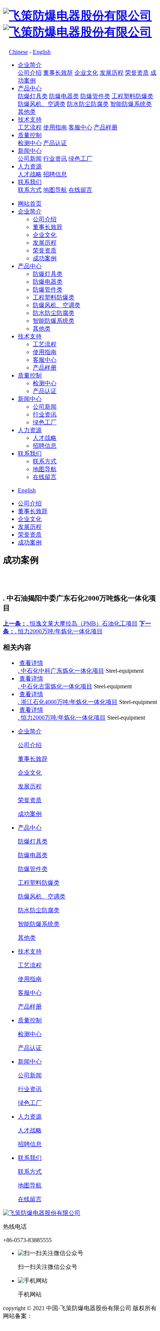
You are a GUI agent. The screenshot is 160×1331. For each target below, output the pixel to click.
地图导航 (55, 190)
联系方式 (30, 190)
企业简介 (30, 65)
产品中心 (30, 88)
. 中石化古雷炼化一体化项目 (55, 686)
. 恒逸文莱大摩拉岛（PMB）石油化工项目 (70, 623)
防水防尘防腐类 (88, 104)
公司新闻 (30, 158)
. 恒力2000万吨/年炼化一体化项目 (62, 717)
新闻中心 (30, 151)
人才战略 (30, 174)
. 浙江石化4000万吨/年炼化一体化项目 (68, 702)
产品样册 (106, 127)
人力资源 (30, 166)
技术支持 (30, 119)
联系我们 (30, 182)
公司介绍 (30, 73)
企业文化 (86, 73)
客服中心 (80, 127)
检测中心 (30, 143)
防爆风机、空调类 (41, 104)
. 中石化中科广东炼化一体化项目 (61, 671)
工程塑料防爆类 (132, 96)
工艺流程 (30, 127)
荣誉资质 (137, 73)
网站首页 (30, 203)
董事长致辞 (58, 73)
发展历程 (112, 73)
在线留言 (80, 190)
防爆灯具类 (33, 96)
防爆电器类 (64, 96)
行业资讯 (55, 158)
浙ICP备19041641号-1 (61, 1316)
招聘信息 (55, 174)
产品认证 (55, 143)
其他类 (27, 112)
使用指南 (55, 127)
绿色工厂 (80, 158)
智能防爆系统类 (131, 104)
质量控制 (30, 135)
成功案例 (45, 258)
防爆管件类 (95, 96)
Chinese (18, 52)
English (42, 52)
